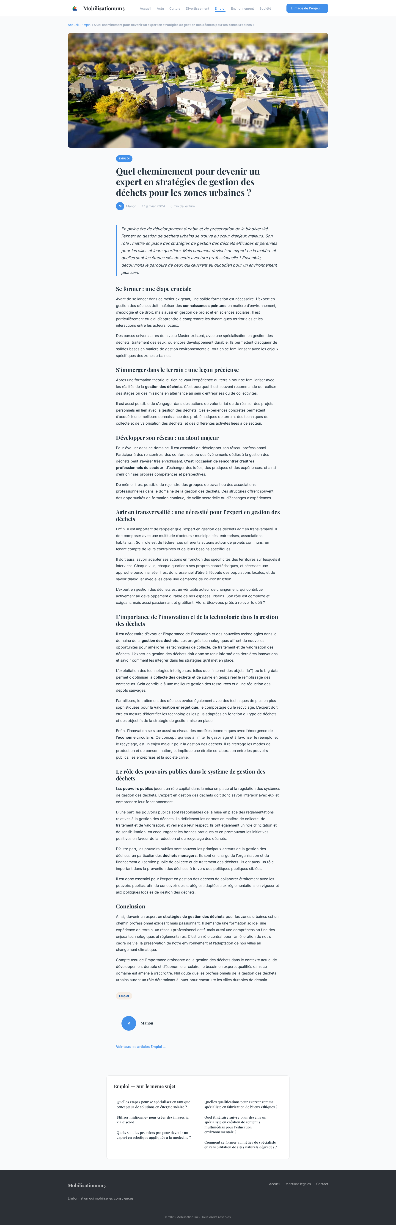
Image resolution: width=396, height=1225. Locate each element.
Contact (322, 1184)
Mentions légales (298, 1184)
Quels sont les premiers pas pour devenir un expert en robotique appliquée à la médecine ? (154, 1135)
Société (265, 8)
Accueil (145, 8)
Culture (174, 8)
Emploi (220, 8)
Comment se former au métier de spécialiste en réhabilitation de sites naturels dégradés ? (240, 1144)
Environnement (242, 8)
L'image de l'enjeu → (307, 8)
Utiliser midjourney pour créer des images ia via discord (153, 1119)
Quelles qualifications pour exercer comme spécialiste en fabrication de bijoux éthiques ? (240, 1104)
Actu (160, 8)
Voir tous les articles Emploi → (141, 1046)
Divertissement (197, 8)
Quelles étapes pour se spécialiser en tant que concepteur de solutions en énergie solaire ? (153, 1104)
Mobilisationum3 (104, 8)
